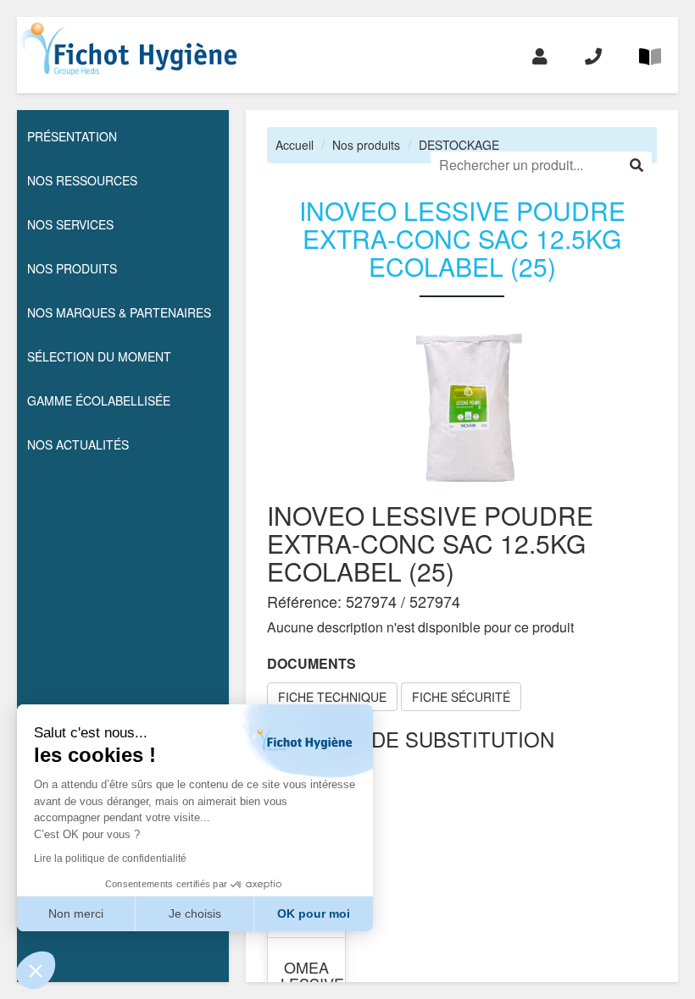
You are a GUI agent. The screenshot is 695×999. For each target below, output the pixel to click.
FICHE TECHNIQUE (332, 696)
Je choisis (195, 913)
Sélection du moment (99, 356)
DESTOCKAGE (459, 144)
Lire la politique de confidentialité (110, 858)
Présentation (72, 136)
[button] (35, 970)
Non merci (75, 913)
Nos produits (366, 144)
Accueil (294, 144)
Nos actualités (78, 444)
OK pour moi (313, 913)
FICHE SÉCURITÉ (461, 696)
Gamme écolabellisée (98, 400)
